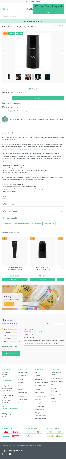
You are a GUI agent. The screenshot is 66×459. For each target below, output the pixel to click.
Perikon (53, 398)
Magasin (20, 382)
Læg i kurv (38, 98)
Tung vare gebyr (39, 406)
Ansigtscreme (36, 223)
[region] (33, 56)
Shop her (8, 304)
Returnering (38, 379)
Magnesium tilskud (56, 395)
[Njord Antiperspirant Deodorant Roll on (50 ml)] (42, 249)
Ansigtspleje (8, 223)
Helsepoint (38, 399)
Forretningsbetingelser (41, 382)
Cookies (37, 389)
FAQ (36, 372)
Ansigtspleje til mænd (22, 223)
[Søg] (62, 16)
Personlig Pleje (22, 392)
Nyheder (20, 379)
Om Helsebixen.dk (40, 396)
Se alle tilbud (22, 375)
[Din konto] (30, 9)
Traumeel (54, 401)
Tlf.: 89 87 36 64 (6, 380)
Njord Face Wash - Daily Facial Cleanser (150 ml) (14, 268)
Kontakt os (38, 375)
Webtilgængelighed (40, 418)
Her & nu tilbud (22, 372)
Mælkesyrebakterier (57, 378)
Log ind (20, 402)
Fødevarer (21, 389)
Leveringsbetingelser (41, 402)
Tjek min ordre (22, 399)
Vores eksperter (39, 392)
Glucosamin (54, 385)
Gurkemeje (54, 388)
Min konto (21, 396)
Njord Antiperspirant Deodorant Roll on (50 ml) (42, 268)
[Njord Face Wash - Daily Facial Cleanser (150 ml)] (14, 249)
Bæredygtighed (39, 409)
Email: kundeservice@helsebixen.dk (8, 407)
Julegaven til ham (49, 223)
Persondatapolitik (40, 386)
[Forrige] (3, 51)
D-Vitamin (54, 391)
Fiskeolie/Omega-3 (57, 381)
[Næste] (63, 51)
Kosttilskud (21, 386)
